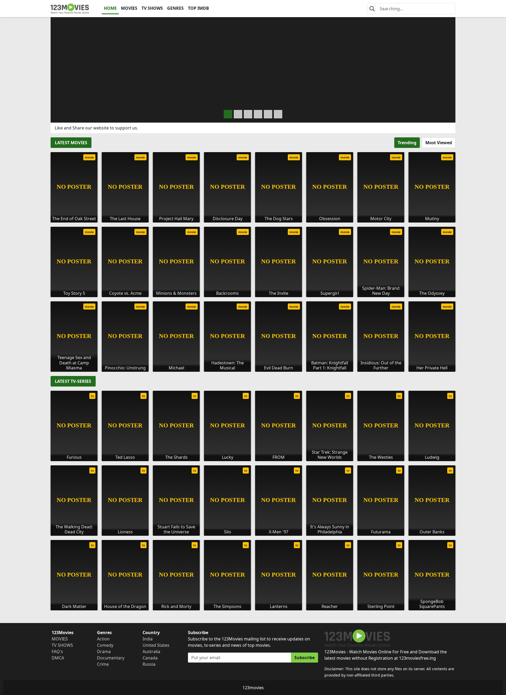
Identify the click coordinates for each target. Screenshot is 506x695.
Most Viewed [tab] (438, 143)
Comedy (105, 645)
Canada (150, 658)
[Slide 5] (278, 114)
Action (103, 639)
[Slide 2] (248, 114)
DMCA (58, 658)
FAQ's (57, 651)
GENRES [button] (175, 8)
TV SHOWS (152, 8)
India (148, 639)
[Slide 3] (258, 114)
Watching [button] (90, 102)
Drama (104, 651)
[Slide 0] (228, 114)
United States (156, 645)
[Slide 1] (238, 114)
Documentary (110, 658)
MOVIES (129, 8)
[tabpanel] (253, 260)
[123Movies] (70, 8)
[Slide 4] (268, 114)
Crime (103, 664)
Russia (149, 664)
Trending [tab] (407, 143)
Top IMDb (198, 8)
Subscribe (304, 657)
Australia (151, 651)
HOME (110, 8)
